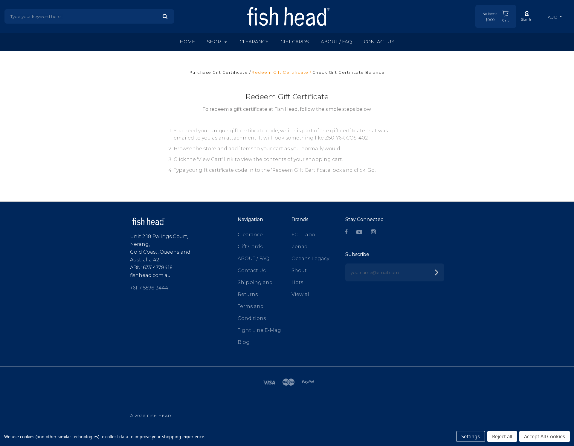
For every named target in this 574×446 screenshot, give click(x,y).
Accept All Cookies (544, 436)
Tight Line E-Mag (259, 330)
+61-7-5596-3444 (149, 288)
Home (187, 42)
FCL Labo (303, 234)
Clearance (253, 42)
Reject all (502, 436)
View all (301, 294)
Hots (297, 282)
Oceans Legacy (310, 258)
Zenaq (299, 246)
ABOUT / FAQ (336, 42)
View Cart (210, 159)
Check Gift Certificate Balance (348, 72)
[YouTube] (359, 232)
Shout (299, 270)
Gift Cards (294, 42)
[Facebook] (346, 232)
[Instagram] (373, 232)
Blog (244, 342)
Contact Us (379, 42)
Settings (470, 436)
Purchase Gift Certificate (219, 72)
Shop (214, 42)
